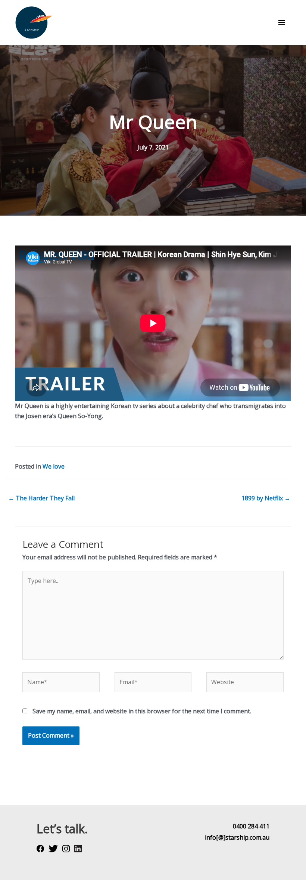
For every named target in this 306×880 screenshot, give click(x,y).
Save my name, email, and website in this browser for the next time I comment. (141, 711)
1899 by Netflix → (265, 498)
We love (54, 466)
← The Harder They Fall (41, 498)
